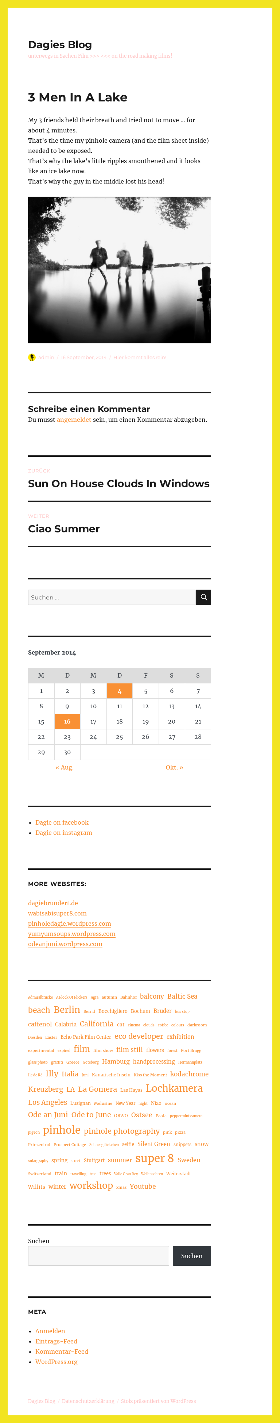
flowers (155, 1050)
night (143, 1104)
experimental (41, 1050)
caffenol (40, 1024)
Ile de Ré (35, 1075)
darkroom (197, 1024)
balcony (152, 996)
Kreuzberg (45, 1089)
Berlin (67, 1009)
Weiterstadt (178, 1173)
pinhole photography (122, 1130)
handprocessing (154, 1061)
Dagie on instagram (63, 832)
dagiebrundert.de (53, 903)
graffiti (57, 1062)
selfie (128, 1144)
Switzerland (39, 1173)
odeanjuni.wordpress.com (65, 944)
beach (39, 1010)
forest (172, 1051)
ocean (170, 1103)
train (61, 1174)
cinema (134, 1025)
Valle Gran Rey (126, 1174)
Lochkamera (174, 1088)
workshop (91, 1185)
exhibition (180, 1037)
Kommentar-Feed (61, 1351)
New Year (125, 1103)
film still (129, 1050)
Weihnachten (152, 1174)
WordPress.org (56, 1361)
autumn (109, 997)
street (76, 1161)
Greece (72, 1062)
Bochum (140, 1011)
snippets (182, 1144)
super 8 (154, 1158)
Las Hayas (131, 1090)
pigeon (34, 1132)
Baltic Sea (182, 996)
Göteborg (91, 1062)
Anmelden (50, 1331)
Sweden (189, 1160)
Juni (85, 1075)
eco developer (138, 1036)
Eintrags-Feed (56, 1341)
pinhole (62, 1130)
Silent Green (153, 1144)
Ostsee (141, 1115)
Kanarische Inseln (111, 1074)
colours (177, 1025)
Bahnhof (128, 997)
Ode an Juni (48, 1114)
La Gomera (97, 1089)
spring (59, 1160)
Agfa (94, 997)
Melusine (103, 1103)
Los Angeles (47, 1102)
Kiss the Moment (150, 1074)
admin (46, 357)
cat (121, 1025)
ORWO (121, 1115)
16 (67, 721)
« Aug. (64, 767)
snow (202, 1144)
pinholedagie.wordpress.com (69, 923)
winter (57, 1186)
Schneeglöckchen (104, 1145)
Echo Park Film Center (86, 1037)
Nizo (156, 1103)
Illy (52, 1074)
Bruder (162, 1011)
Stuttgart (94, 1160)
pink (167, 1132)
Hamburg (116, 1061)
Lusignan (80, 1103)
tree (93, 1174)
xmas (121, 1187)
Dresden (35, 1038)
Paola (161, 1115)
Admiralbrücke (40, 997)
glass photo (38, 1062)
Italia (70, 1074)
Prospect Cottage (70, 1144)
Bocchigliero (113, 1011)
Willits (36, 1187)
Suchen (39, 1241)
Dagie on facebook (62, 822)
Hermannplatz (190, 1062)
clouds (149, 1025)
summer (120, 1160)
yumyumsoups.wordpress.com (72, 933)
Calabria (66, 1024)
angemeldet (74, 419)
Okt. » (174, 767)
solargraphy (38, 1161)
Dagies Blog (60, 44)
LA (70, 1089)
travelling (78, 1174)
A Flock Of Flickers (72, 997)
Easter (51, 1037)
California (97, 1023)
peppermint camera (186, 1116)
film (82, 1049)
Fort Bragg (191, 1050)
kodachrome (189, 1074)
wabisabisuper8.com (57, 913)
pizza (180, 1132)
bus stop (182, 1012)
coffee (163, 1025)
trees (105, 1173)
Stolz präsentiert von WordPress (158, 1401)
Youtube (143, 1187)
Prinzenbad (39, 1144)
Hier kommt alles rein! (139, 357)
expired (64, 1051)
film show (103, 1050)
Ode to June (91, 1114)
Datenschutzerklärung (88, 1401)
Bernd (89, 1011)
